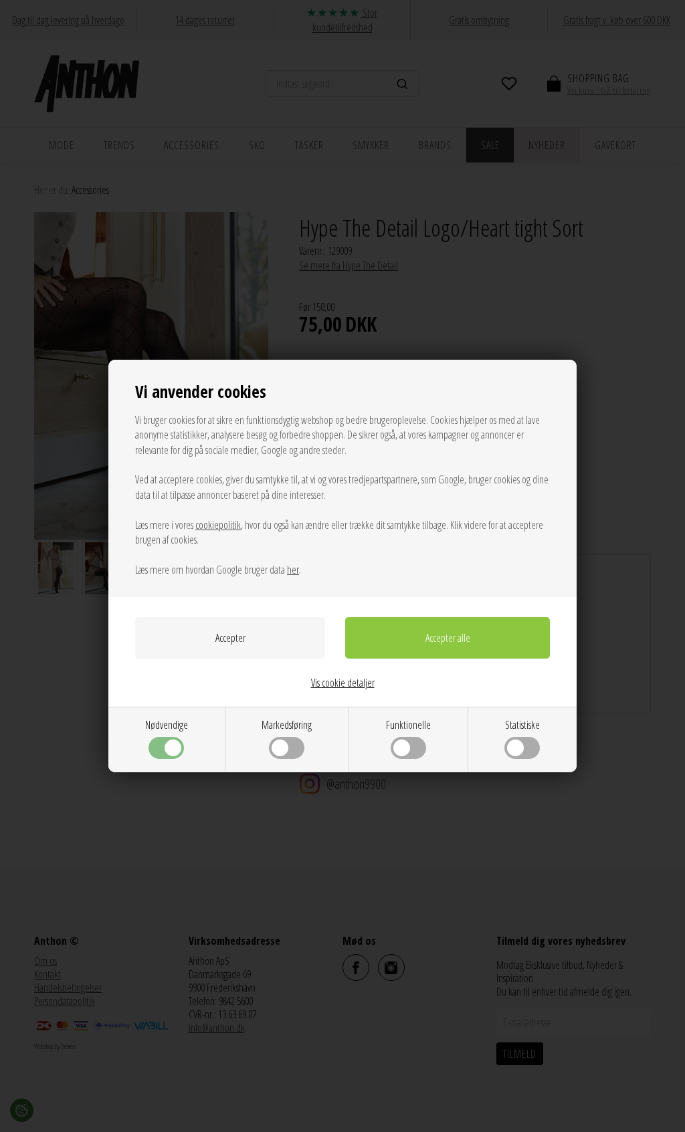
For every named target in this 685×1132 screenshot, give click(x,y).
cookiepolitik (218, 525)
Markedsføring (287, 724)
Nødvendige (166, 724)
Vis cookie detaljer (343, 682)
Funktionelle (408, 724)
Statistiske (522, 724)
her (293, 569)
